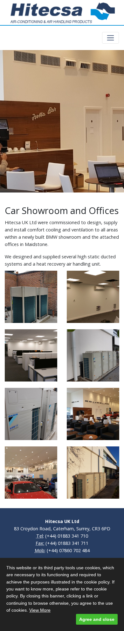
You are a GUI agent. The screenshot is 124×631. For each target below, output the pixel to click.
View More (40, 610)
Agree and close (96, 619)
